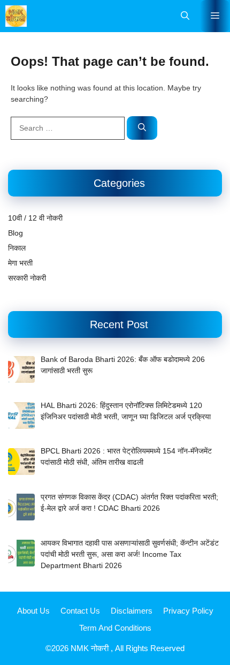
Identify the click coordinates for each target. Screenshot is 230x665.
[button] (185, 16)
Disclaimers (131, 610)
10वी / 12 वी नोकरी (35, 218)
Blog (15, 233)
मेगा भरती (20, 263)
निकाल (17, 248)
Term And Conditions (115, 627)
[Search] (142, 128)
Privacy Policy (188, 610)
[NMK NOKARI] (16, 16)
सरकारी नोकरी (27, 278)
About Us (33, 610)
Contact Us (80, 610)
